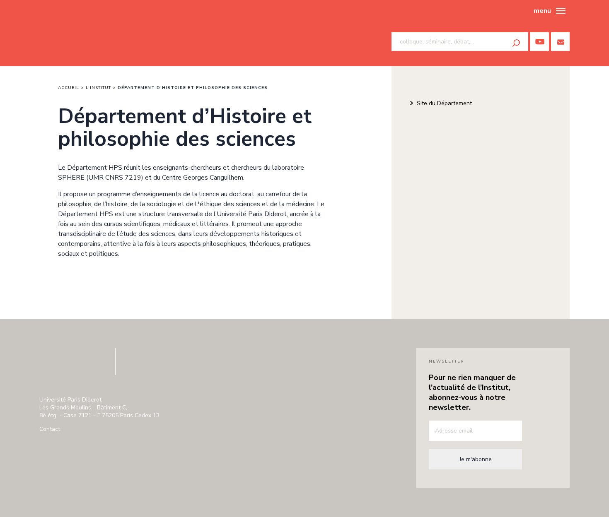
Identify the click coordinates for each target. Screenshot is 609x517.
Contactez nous (560, 41)
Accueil (68, 88)
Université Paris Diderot (72, 365)
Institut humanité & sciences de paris (77, 33)
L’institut (98, 88)
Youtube (539, 41)
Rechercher (516, 43)
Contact (49, 429)
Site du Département (444, 103)
